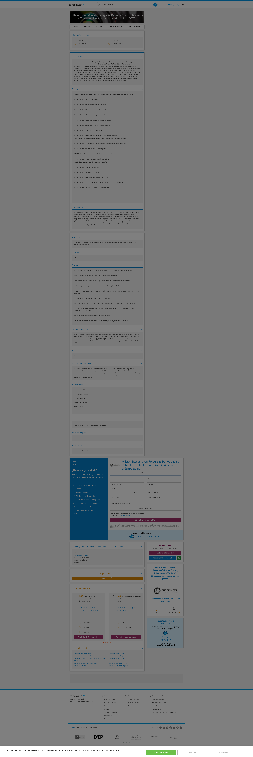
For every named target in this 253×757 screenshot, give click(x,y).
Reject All (192, 753)
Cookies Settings (223, 753)
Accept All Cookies (161, 753)
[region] (126, 751)
